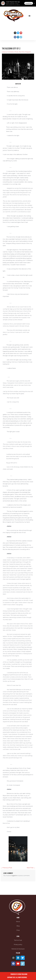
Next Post (31, 868)
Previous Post (6, 868)
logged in (14, 875)
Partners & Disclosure (18, 949)
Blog (18, 926)
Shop (18, 930)
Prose (16, 52)
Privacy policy (18, 944)
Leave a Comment (8, 52)
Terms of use (18, 940)
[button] (29, 15)
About (18, 921)
